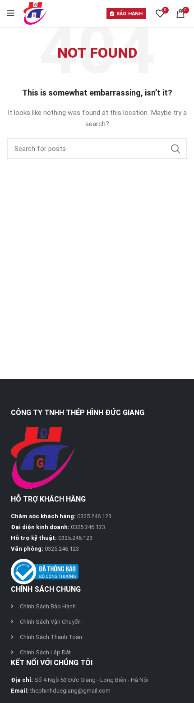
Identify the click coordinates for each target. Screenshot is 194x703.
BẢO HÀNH (129, 14)
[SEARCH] (175, 148)
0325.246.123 (94, 516)
